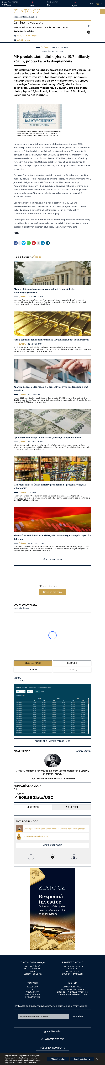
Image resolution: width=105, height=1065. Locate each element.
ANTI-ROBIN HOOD (32, 969)
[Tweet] (24, 243)
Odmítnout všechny (82, 1059)
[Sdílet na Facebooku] (16, 243)
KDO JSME (72, 969)
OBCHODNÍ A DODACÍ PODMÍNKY (72, 992)
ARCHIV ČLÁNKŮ (32, 966)
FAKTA (32, 971)
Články (37, 257)
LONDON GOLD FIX (32, 974)
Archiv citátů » (83, 751)
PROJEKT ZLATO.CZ (72, 962)
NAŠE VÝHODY (72, 971)
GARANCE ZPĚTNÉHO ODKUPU (72, 994)
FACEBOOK (32, 987)
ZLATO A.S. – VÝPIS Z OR (72, 966)
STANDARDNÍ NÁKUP (72, 987)
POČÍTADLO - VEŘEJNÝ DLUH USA (52, 741)
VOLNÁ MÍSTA (32, 992)
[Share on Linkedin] (43, 243)
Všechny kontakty (52, 1047)
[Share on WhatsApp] (29, 243)
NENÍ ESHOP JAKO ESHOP (72, 989)
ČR (53, 51)
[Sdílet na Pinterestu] (34, 243)
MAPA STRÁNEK (32, 997)
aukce (44, 51)
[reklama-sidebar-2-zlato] (52, 909)
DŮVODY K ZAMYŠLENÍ (72, 974)
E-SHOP (72, 983)
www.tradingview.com (21, 608)
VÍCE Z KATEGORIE (52, 559)
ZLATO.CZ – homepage (32, 962)
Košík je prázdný (52, 592)
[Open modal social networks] (48, 243)
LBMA (19, 679)
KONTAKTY (32, 983)
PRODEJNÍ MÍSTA (32, 994)
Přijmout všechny (58, 1059)
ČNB (49, 51)
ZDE (36, 1062)
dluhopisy (59, 51)
